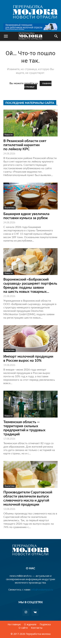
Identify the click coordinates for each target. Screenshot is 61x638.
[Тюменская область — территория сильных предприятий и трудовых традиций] (30, 404)
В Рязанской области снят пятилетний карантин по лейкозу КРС (24, 144)
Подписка (45, 624)
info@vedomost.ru (42, 589)
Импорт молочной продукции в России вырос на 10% (28, 358)
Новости (8, 134)
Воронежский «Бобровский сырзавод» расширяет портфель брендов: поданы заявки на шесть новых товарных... (30, 285)
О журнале (30, 624)
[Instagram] (26, 612)
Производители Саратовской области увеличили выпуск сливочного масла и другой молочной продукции (27, 498)
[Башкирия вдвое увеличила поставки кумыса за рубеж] (30, 196)
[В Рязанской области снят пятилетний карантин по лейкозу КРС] (30, 123)
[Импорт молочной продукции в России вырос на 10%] (30, 338)
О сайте (23, 627)
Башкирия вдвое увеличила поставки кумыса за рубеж (26, 215)
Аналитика (9, 207)
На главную (14, 624)
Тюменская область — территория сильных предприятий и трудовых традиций (24, 427)
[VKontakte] (35, 612)
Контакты (36, 627)
